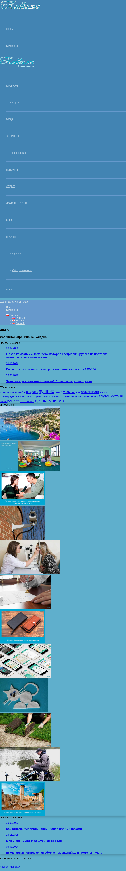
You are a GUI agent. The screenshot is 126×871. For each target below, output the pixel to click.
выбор (22, 392)
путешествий (91, 396)
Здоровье (13, 136)
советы (30, 401)
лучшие (46, 391)
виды (6, 392)
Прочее (11, 237)
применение (56, 397)
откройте (104, 392)
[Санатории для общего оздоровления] (30, 470)
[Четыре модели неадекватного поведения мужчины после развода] (22, 504)
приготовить (27, 396)
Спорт (10, 220)
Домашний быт (16, 203)
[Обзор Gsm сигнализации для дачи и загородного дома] (22, 539)
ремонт (3, 402)
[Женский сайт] (20, 9)
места (69, 391)
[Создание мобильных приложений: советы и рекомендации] (25, 677)
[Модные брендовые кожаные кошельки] (22, 642)
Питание (12, 169)
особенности (90, 392)
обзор (77, 392)
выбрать (32, 392)
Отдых (10, 186)
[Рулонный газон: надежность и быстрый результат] (25, 746)
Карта (15, 102)
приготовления (42, 396)
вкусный (14, 392)
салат (23, 401)
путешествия (112, 396)
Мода (9, 119)
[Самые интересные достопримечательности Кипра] (22, 815)
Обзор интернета (22, 270)
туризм (41, 401)
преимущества (9, 396)
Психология (19, 153)
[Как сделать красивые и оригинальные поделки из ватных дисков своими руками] (24, 711)
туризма (55, 400)
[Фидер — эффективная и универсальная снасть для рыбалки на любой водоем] (30, 780)
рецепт (13, 401)
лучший (58, 392)
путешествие (72, 396)
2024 (2, 392)
